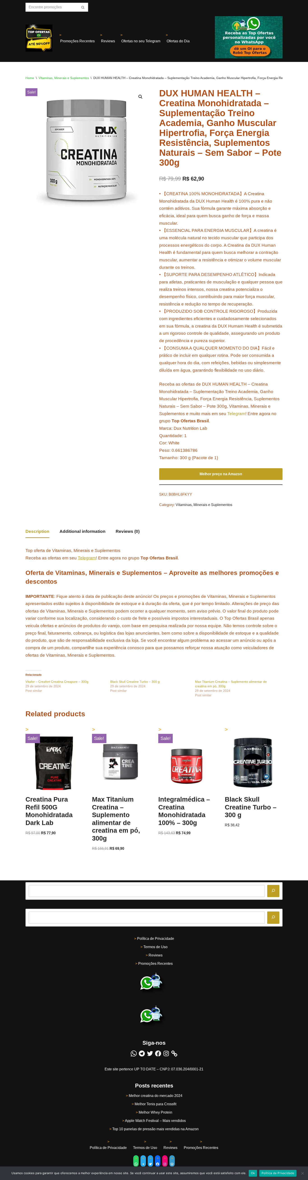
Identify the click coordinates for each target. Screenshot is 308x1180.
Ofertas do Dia (178, 41)
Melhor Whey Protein (155, 1112)
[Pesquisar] (273, 891)
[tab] (37, 532)
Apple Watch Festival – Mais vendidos (155, 1121)
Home (29, 78)
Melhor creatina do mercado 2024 (155, 1096)
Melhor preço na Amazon (221, 474)
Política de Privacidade (155, 938)
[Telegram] (141, 1053)
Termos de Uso (155, 947)
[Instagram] (166, 1053)
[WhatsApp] (133, 1053)
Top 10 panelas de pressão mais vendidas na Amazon (155, 1129)
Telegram (236, 413)
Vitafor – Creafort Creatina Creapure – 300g (56, 681)
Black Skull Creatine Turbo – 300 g (135, 681)
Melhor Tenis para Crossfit (155, 1104)
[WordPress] (172, 1164)
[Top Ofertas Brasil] (39, 38)
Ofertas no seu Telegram (140, 41)
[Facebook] (158, 1053)
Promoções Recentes (77, 41)
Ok (253, 1173)
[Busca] (83, 7)
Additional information (83, 531)
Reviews (108, 41)
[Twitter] (150, 1053)
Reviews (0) (128, 531)
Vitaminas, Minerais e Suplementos (64, 78)
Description (37, 531)
